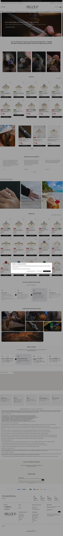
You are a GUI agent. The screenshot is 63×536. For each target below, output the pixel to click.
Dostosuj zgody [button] (39, 271)
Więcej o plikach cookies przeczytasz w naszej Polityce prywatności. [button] (21, 268)
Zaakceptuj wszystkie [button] (47, 271)
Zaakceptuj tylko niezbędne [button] (31, 271)
